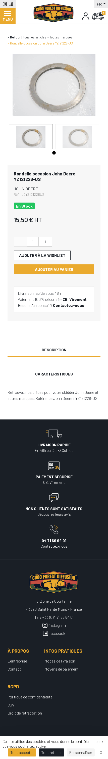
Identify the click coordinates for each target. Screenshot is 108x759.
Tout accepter (22, 752)
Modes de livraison (59, 660)
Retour (15, 37)
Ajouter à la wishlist (42, 255)
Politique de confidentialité (30, 696)
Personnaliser (80, 752)
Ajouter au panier (54, 269)
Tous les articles (34, 37)
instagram (57, 625)
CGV (11, 704)
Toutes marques (61, 37)
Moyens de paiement (61, 669)
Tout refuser (51, 752)
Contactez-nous (68, 305)
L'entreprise (17, 660)
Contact (14, 669)
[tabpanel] (31, 136)
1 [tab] (54, 153)
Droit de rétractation (25, 712)
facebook (57, 633)
